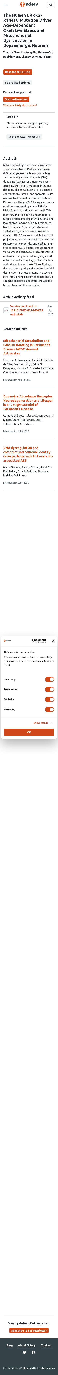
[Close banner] (53, 641)
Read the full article (17, 71)
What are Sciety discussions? (20, 105)
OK (29, 732)
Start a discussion (16, 99)
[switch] (49, 689)
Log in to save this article (24, 136)
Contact (46, 1345)
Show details (40, 722)
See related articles (17, 82)
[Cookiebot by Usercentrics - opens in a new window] (34, 641)
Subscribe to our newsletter (29, 1330)
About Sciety (27, 1345)
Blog (9, 1345)
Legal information (46, 1368)
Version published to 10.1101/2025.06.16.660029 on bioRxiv (26, 310)
